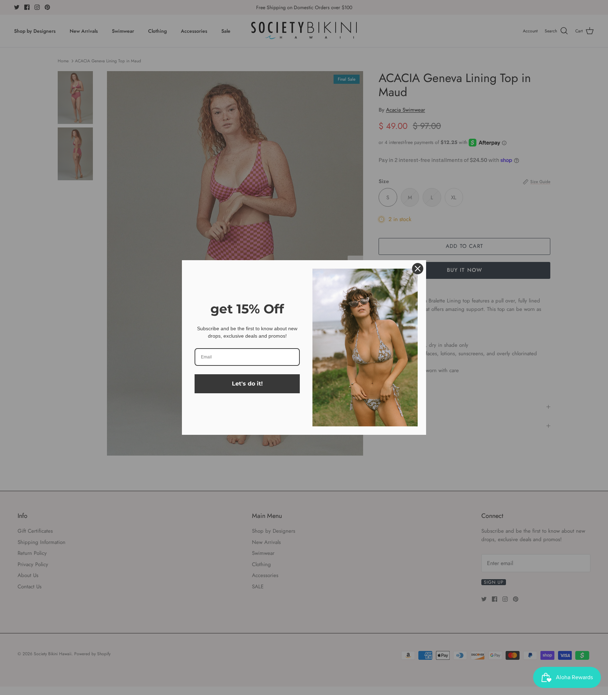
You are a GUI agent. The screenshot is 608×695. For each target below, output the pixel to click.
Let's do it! (247, 383)
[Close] (417, 268)
